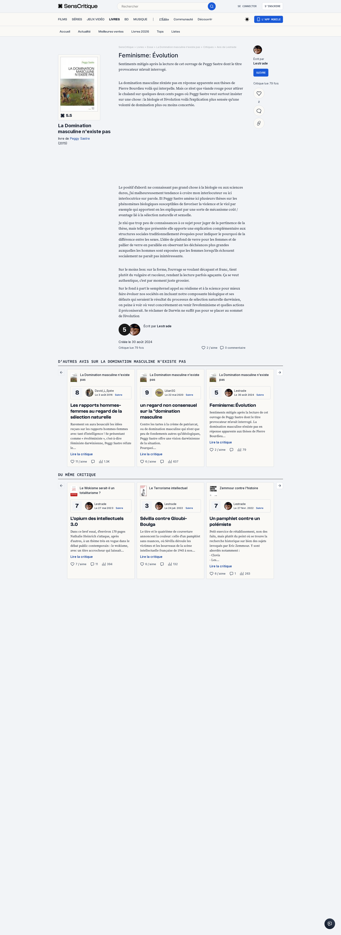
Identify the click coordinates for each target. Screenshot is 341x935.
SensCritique (126, 47)
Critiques (208, 47)
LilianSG (170, 390)
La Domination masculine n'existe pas (84, 128)
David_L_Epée (104, 390)
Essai (150, 47)
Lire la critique (81, 454)
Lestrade (164, 326)
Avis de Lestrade (226, 47)
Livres (140, 47)
